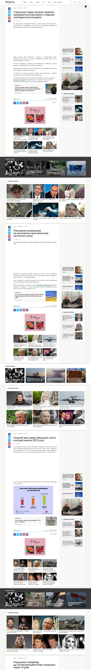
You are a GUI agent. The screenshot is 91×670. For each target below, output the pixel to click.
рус (81, 2)
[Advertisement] (35, 41)
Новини (25, 2)
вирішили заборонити (43, 285)
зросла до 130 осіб (19, 80)
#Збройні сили (53, 534)
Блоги (49, 2)
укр (79, 2)
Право (31, 2)
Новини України (20, 226)
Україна (38, 2)
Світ (44, 2)
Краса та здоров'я (58, 2)
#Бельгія (54, 102)
